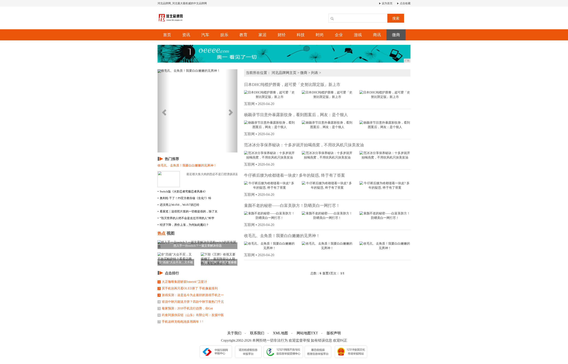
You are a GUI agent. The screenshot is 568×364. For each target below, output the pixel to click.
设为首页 (386, 3)
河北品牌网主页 (284, 73)
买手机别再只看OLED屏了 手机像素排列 (188, 288)
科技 (301, 35)
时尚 (320, 35)
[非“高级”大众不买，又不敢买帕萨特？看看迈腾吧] (176, 258)
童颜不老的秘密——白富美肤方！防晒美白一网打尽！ (292, 205)
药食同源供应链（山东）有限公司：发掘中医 (191, 315)
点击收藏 (404, 3)
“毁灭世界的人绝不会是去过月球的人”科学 (186, 218)
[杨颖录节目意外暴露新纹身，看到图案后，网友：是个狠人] (269, 125)
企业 (339, 35)
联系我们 (257, 333)
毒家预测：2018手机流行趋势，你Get (185, 308)
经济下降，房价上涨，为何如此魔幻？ (183, 224)
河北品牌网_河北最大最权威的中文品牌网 (182, 3)
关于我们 (234, 333)
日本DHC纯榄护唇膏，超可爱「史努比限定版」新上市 (292, 84)
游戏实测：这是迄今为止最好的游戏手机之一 (191, 295)
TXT (314, 333)
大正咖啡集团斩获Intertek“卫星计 (182, 281)
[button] (164, 110)
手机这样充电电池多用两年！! (180, 321)
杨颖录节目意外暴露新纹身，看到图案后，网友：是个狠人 (296, 115)
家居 (262, 35)
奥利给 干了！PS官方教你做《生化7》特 (184, 198)
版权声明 (334, 333)
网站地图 (304, 333)
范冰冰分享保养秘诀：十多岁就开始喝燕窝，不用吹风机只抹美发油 (304, 145)
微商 (396, 35)
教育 (243, 35)
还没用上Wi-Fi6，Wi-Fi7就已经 (178, 204)
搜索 (395, 18)
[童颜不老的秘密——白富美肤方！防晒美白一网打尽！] (269, 215)
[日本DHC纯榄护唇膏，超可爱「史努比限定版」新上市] (269, 94)
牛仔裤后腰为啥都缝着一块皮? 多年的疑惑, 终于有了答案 (294, 175)
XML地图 (280, 333)
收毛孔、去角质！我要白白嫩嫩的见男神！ (282, 235)
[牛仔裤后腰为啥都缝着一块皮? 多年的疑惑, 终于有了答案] (269, 185)
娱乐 (224, 35)
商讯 (377, 35)
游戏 (358, 35)
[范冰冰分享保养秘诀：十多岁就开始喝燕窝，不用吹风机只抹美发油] (269, 155)
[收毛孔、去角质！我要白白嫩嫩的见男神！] (269, 245)
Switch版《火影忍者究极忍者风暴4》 (182, 191)
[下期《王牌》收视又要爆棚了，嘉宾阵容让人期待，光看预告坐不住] (219, 258)
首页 (167, 35)
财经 (282, 35)
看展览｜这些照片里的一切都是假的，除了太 (187, 211)
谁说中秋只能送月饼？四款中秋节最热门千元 (191, 301)
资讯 (186, 35)
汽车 (205, 35)
